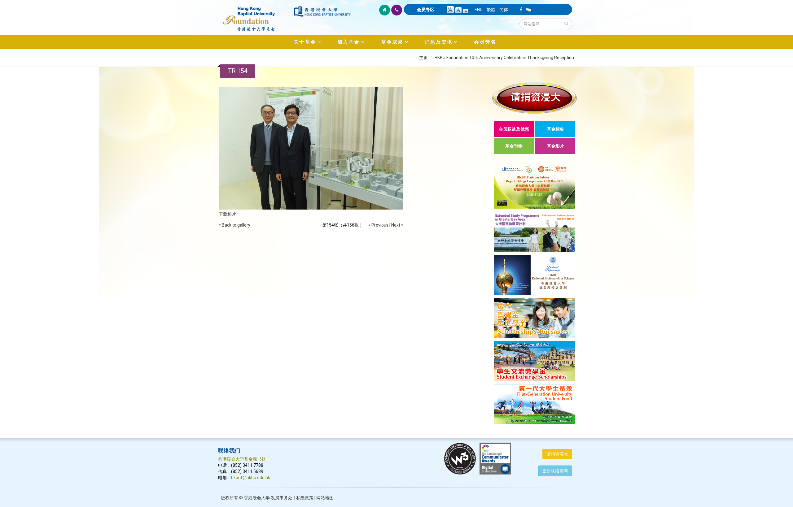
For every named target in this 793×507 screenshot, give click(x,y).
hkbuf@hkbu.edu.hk (250, 477)
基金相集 (555, 129)
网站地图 (325, 497)
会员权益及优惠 (514, 129)
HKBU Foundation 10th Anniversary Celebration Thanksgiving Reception (504, 57)
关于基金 (305, 42)
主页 (423, 57)
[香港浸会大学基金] (255, 15)
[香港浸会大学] (322, 11)
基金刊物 (514, 146)
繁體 (491, 9)
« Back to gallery (234, 225)
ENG (479, 9)
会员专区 (425, 9)
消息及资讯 (439, 42)
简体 (503, 9)
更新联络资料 (555, 470)
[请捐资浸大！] (534, 98)
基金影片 (555, 146)
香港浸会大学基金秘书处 (242, 459)
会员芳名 (485, 42)
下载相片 (227, 214)
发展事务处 (281, 497)
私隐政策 (304, 497)
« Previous (378, 225)
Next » (397, 225)
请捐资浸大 (557, 454)
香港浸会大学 (257, 497)
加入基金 (348, 42)
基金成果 (392, 42)
